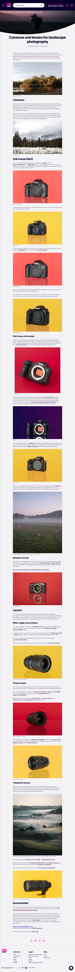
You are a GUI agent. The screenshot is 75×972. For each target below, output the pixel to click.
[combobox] (28, 5)
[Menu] (3, 5)
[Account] (67, 5)
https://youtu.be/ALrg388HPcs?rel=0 (23, 926)
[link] (9, 5)
